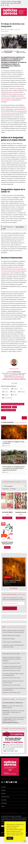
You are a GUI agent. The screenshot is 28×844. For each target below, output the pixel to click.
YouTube (7, 5)
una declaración (19, 88)
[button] (10, 588)
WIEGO (10, 90)
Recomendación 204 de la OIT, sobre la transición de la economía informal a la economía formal (13, 271)
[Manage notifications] (25, 841)
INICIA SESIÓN (17, 3)
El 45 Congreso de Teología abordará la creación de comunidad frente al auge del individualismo (14, 468)
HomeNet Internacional (17, 94)
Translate (13, 488)
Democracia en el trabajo (9, 638)
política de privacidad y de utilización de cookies (12, 827)
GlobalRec (7, 100)
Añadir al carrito (7, 518)
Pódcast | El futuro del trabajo (12, 654)
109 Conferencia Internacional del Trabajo (13, 404)
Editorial (5, 706)
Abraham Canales (6, 29)
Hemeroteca (4, 803)
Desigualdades (6, 407)
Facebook (1, 5)
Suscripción (14, 1)
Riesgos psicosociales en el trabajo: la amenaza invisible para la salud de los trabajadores (12, 659)
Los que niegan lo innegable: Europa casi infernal (13, 442)
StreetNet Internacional (6, 92)
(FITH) (2, 100)
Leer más (7, 547)
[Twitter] (12, 383)
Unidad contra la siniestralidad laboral (12, 642)
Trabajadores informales (9, 410)
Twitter (3, 5)
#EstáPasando (5, 31)
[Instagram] (16, 383)
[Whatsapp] (14, 383)
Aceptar (10, 838)
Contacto (8, 1)
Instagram (5, 5)
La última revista (5, 3)
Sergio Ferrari (7, 445)
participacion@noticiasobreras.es (11, 722)
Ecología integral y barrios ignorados (11, 635)
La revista (3, 1)
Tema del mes (6, 710)
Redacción (6, 472)
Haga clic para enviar (10, 608)
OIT (15, 407)
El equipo (3, 790)
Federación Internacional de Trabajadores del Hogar (13, 98)
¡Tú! (5, 627)
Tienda (11, 3)
